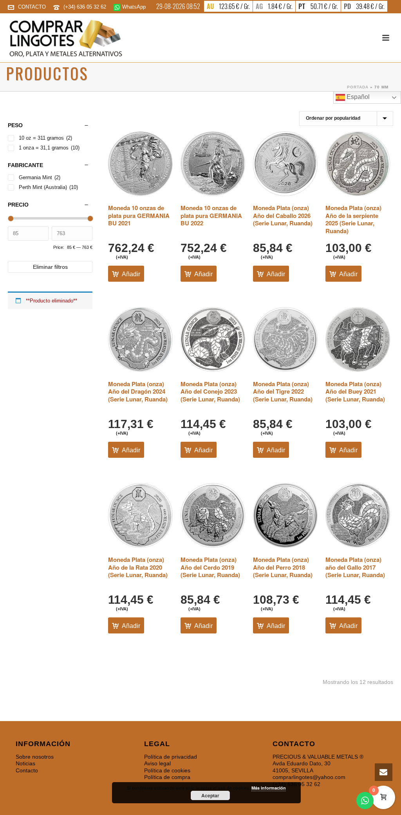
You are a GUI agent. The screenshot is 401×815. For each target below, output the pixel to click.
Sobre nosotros (35, 757)
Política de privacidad (170, 757)
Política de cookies (167, 770)
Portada (357, 87)
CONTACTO (32, 7)
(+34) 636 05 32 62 (85, 7)
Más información (268, 788)
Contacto (27, 770)
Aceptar (210, 795)
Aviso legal (157, 763)
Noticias (25, 763)
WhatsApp (133, 7)
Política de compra (167, 777)
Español (357, 97)
